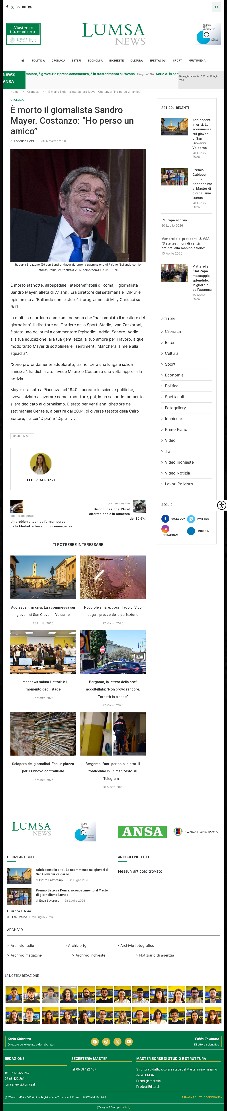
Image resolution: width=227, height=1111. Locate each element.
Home (14, 91)
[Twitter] (12, 7)
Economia (95, 60)
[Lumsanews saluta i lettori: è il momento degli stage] (43, 652)
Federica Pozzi (24, 141)
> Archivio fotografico (135, 945)
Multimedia (197, 60)
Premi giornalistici (148, 1081)
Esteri (76, 60)
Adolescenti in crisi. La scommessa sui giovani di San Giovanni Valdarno (201, 134)
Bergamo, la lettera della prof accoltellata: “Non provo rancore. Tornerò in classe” (113, 689)
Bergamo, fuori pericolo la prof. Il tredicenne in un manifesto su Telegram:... (113, 771)
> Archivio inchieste (88, 955)
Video (170, 440)
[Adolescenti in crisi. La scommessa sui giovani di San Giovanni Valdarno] (43, 577)
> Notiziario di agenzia (155, 955)
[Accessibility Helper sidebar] (221, 505)
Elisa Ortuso (18, 917)
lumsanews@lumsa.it (20, 1084)
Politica (38, 60)
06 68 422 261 (15, 1078)
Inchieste (116, 60)
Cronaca (58, 60)
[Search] (216, 7)
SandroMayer (22, 436)
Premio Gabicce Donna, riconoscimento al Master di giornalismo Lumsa (202, 184)
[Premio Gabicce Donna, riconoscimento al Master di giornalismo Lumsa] (174, 176)
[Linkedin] (18, 7)
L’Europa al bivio (174, 220)
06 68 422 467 (86, 1069)
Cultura (136, 60)
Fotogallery (175, 407)
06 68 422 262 (19, 1073)
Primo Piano (176, 429)
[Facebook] (7, 7)
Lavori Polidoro (179, 484)
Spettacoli (157, 60)
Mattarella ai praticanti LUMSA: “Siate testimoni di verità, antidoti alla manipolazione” (185, 243)
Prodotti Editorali (148, 1086)
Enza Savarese (49, 900)
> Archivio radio (20, 945)
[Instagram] (106, 1042)
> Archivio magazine (24, 955)
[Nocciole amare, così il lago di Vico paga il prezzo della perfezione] (113, 577)
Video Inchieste (179, 462)
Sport (177, 60)
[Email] (30, 7)
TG (167, 451)
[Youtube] (24, 7)
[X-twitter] (117, 1042)
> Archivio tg (75, 945)
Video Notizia (177, 473)
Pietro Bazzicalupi (51, 880)
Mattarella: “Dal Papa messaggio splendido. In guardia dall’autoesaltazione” (202, 278)
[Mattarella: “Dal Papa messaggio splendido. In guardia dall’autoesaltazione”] (174, 273)
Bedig (127, 1107)
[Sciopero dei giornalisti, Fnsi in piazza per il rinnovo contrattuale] (43, 734)
